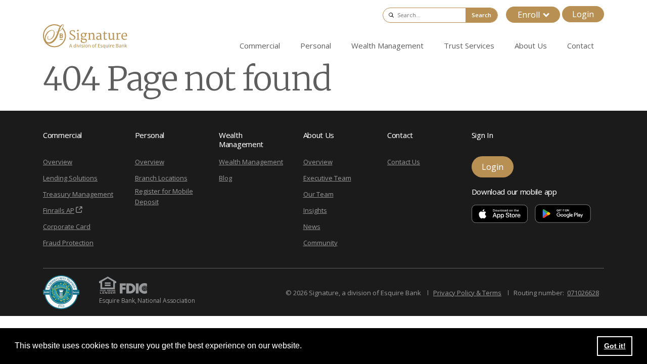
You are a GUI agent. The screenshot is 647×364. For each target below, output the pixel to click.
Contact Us (403, 161)
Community (320, 242)
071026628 (583, 292)
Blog (225, 178)
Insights (315, 210)
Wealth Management (251, 161)
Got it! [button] (615, 346)
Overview (57, 161)
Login (583, 14)
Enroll (529, 14)
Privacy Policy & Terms (467, 292)
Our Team (318, 194)
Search (481, 15)
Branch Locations (161, 178)
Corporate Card (66, 226)
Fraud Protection (68, 242)
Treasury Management (78, 194)
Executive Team (327, 178)
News (311, 226)
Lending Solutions (70, 178)
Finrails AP (58, 210)
